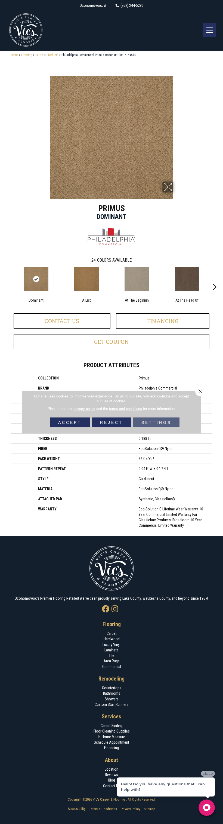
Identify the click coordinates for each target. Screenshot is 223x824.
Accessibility (76, 809)
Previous (8, 278)
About (111, 760)
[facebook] (106, 609)
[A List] (86, 279)
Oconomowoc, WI (93, 5)
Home (14, 55)
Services (111, 716)
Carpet (39, 55)
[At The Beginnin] (137, 279)
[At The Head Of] (187, 279)
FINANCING (162, 320)
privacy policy (84, 408)
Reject (111, 422)
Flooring (26, 55)
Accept (70, 422)
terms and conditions (125, 408)
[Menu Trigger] (209, 30)
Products (52, 55)
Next (215, 278)
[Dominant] (36, 279)
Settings (156, 422)
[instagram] (115, 609)
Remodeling (111, 678)
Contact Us (62, 320)
